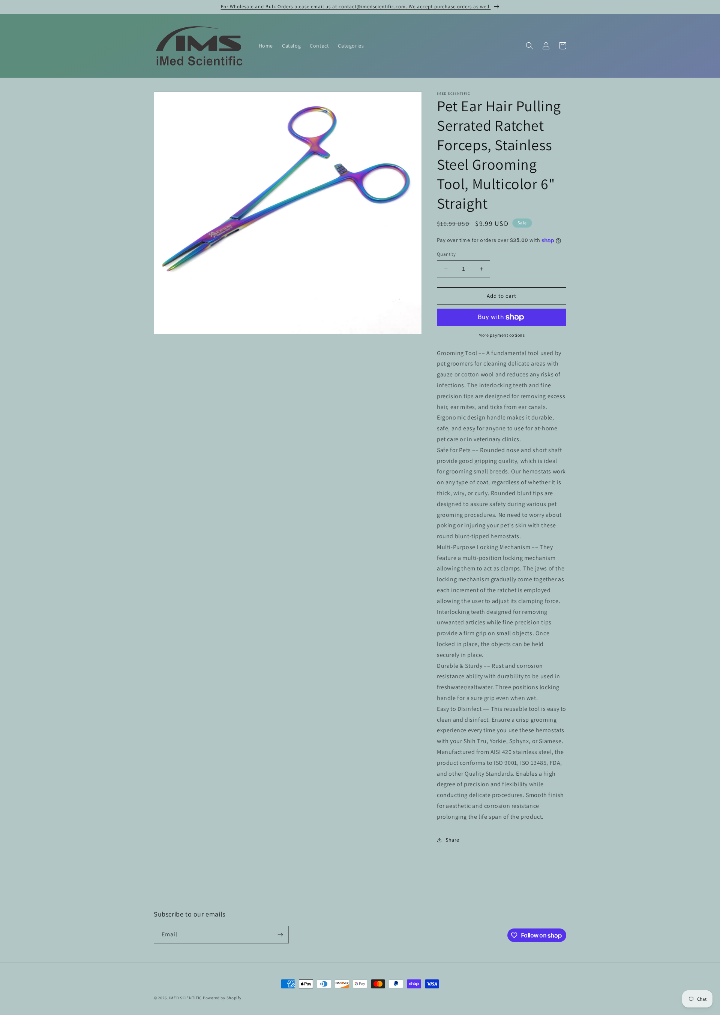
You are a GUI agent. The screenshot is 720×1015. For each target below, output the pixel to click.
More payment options (501, 335)
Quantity (446, 254)
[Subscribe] (280, 934)
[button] (529, 45)
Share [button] (452, 839)
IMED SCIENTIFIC (185, 997)
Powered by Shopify (222, 997)
